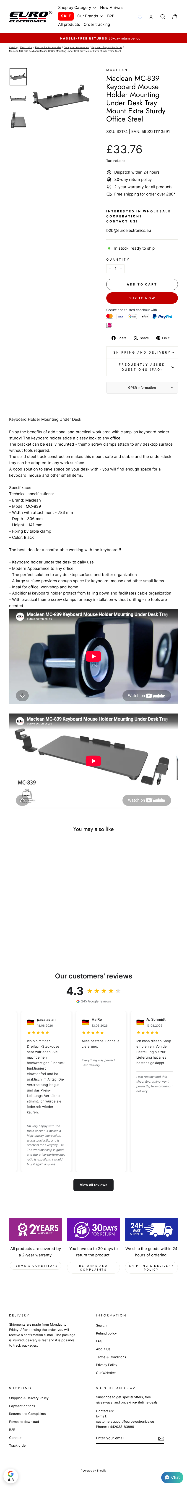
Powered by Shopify (93, 1470)
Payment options (22, 1406)
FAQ (99, 1341)
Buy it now (142, 298)
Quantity (118, 259)
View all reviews (93, 1185)
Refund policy (106, 1333)
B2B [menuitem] (110, 16)
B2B (12, 1430)
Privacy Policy (106, 1365)
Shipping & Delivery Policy (151, 1267)
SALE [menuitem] (66, 16)
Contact (15, 1438)
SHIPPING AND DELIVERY (142, 352)
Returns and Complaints (93, 1267)
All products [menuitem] (69, 24)
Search (101, 1325)
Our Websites (106, 1373)
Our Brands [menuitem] (87, 16)
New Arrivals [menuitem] (111, 7)
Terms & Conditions (35, 1265)
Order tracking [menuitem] (97, 24)
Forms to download (24, 1422)
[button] (172, 1477)
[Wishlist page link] (140, 16)
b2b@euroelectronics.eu (128, 230)
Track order (18, 1445)
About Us (103, 1349)
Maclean (117, 70)
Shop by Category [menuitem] (74, 7)
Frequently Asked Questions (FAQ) (142, 367)
